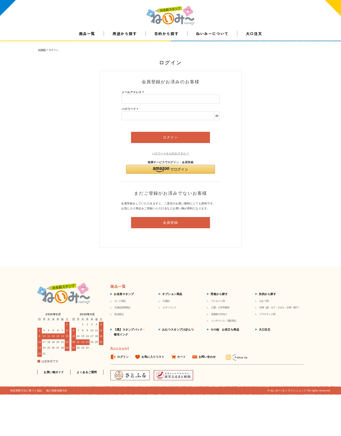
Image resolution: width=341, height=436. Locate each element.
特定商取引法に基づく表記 (26, 390)
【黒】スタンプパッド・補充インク (129, 332)
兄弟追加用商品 (122, 307)
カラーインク (169, 307)
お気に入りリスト (152, 356)
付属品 (166, 300)
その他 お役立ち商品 (225, 329)
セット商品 (120, 300)
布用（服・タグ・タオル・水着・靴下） (279, 307)
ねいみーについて (212, 33)
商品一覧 (87, 33)
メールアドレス (133, 92)
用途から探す (124, 33)
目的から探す (166, 33)
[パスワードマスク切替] (216, 116)
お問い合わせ (207, 356)
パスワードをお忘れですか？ (170, 153)
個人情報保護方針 (56, 390)
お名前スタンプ (124, 294)
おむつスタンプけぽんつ (178, 329)
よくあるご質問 (87, 372)
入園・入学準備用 (220, 307)
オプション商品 (172, 294)
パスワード (131, 108)
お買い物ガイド (54, 372)
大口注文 (254, 33)
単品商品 (118, 314)
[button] (170, 169)
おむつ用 (263, 300)
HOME (42, 50)
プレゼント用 (218, 300)
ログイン (123, 356)
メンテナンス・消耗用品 (223, 320)
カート (181, 356)
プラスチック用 (267, 314)
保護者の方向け (219, 314)
